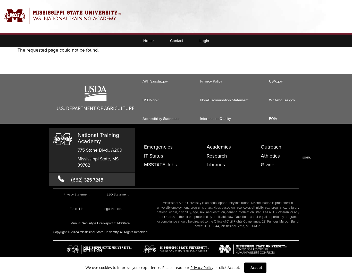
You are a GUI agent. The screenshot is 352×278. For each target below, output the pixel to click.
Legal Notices (112, 208)
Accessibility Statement (161, 118)
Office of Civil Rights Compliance (237, 221)
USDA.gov (150, 100)
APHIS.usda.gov (155, 81)
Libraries (216, 164)
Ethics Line (77, 208)
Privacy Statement (76, 194)
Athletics (270, 156)
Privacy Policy (201, 267)
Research (217, 156)
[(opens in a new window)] (95, 108)
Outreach (271, 147)
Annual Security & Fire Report (100, 223)
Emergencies (158, 147)
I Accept (255, 267)
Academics (219, 147)
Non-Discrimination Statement (224, 100)
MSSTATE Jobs (160, 164)
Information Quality (215, 118)
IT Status (153, 156)
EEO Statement (118, 194)
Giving (267, 164)
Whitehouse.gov (282, 100)
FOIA (273, 118)
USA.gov (276, 81)
